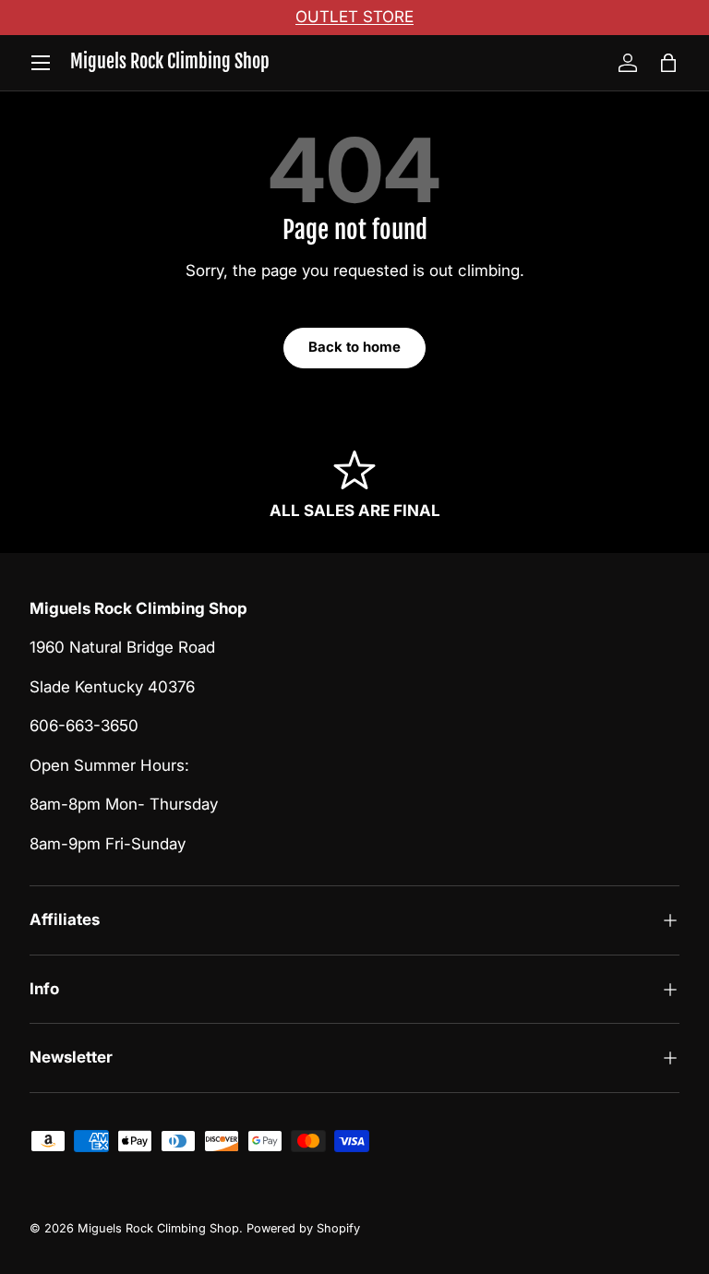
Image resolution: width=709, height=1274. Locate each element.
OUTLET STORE (354, 16)
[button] (668, 62)
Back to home (354, 347)
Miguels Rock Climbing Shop (158, 1228)
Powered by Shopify (303, 1228)
